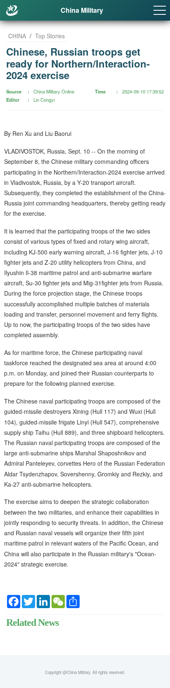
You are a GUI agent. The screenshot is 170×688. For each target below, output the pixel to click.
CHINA (17, 36)
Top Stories (50, 36)
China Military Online (53, 91)
